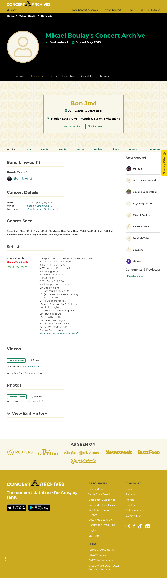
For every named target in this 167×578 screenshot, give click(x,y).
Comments (153, 149)
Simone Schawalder (145, 191)
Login (131, 9)
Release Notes (135, 510)
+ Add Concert (113, 9)
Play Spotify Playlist (17, 267)
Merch (130, 499)
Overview (19, 76)
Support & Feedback (101, 505)
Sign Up (93, 535)
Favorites (68, 76)
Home (11, 15)
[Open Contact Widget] (5, 559)
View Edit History (29, 413)
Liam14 (137, 261)
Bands (52, 76)
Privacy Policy (97, 554)
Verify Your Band (99, 494)
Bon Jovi (21, 178)
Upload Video (16, 360)
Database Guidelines (101, 499)
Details (62, 149)
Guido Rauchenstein (145, 180)
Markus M (138, 168)
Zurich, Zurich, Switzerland (101, 118)
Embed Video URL (32, 366)
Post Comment (135, 276)
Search (13, 9)
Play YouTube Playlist (18, 262)
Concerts (46, 15)
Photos (133, 149)
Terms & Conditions (101, 549)
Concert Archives (99, 569)
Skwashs (138, 249)
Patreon (131, 494)
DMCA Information (100, 560)
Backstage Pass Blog (101, 524)
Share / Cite (164, 165)
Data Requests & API (101, 519)
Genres (80, 149)
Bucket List (87, 76)
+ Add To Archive (72, 126)
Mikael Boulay (28, 15)
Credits (130, 505)
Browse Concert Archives (83, 9)
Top (29, 149)
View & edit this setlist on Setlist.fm (57, 333)
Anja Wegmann (142, 203)
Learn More (95, 489)
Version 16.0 (133, 515)
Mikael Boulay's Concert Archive (95, 35)
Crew (129, 489)
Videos (116, 149)
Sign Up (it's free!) (150, 9)
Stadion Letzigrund (64, 118)
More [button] (103, 76)
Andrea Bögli (141, 226)
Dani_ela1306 (141, 238)
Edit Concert (96, 126)
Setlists (98, 149)
